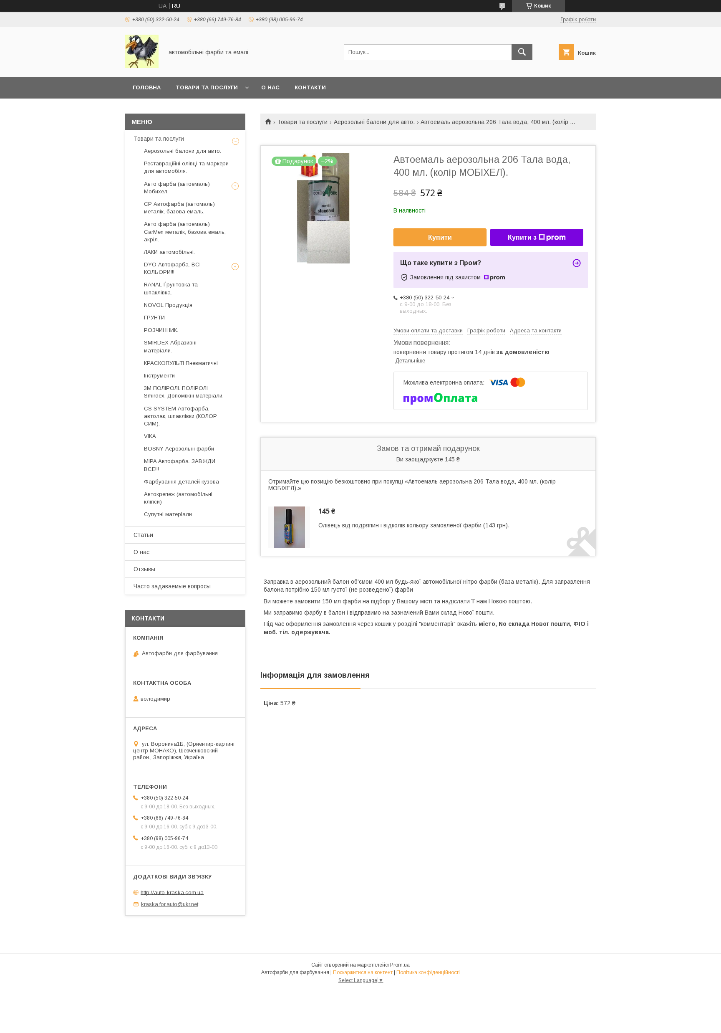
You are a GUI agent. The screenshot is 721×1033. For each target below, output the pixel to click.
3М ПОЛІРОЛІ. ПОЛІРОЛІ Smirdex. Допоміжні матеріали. (184, 392)
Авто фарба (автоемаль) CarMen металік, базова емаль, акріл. (185, 231)
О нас (270, 87)
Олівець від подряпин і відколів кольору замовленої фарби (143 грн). (413, 525)
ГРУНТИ (154, 317)
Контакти (310, 87)
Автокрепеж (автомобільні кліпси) (178, 498)
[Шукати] (522, 52)
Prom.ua (400, 965)
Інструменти (159, 375)
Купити (440, 237)
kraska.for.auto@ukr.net (169, 904)
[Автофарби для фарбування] (142, 66)
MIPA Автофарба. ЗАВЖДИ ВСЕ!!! (179, 465)
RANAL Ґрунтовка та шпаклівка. (171, 288)
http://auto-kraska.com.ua (172, 892)
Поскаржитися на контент (363, 972)
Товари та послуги (302, 122)
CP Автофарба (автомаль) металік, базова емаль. (179, 208)
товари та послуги (207, 87)
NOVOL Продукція (168, 305)
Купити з (522, 237)
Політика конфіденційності (428, 972)
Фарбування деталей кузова (181, 482)
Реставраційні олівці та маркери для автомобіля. (186, 167)
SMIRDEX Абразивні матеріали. (170, 346)
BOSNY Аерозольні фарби (179, 449)
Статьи (143, 535)
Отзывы (144, 569)
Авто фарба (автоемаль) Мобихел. (177, 188)
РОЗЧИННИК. (161, 330)
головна (147, 87)
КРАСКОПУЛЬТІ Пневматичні (181, 363)
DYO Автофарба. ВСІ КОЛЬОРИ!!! (172, 268)
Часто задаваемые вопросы (172, 586)
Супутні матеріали (168, 514)
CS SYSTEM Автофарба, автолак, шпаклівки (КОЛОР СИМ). (180, 416)
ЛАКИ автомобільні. (169, 252)
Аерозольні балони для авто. (374, 122)
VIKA (150, 436)
